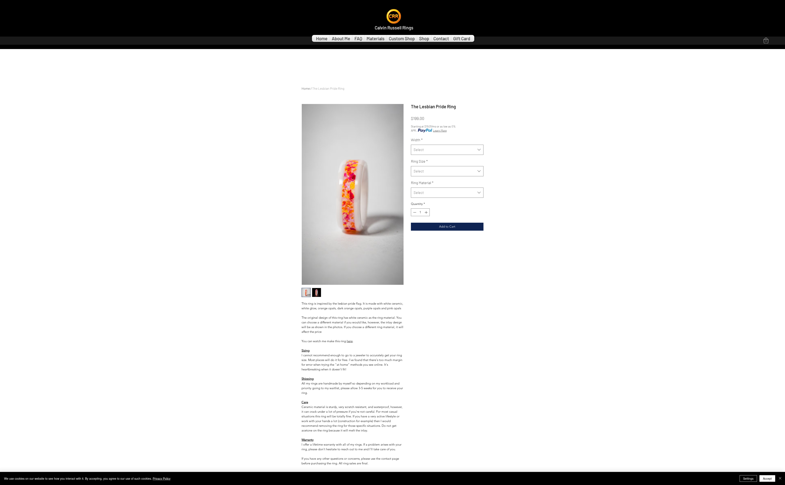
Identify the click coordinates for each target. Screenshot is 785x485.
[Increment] (426, 212)
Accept (767, 478)
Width (417, 139)
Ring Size (419, 161)
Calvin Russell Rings (394, 27)
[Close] (780, 478)
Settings (748, 478)
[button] (766, 41)
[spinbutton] (420, 212)
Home (306, 88)
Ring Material (422, 182)
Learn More (440, 130)
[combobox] (447, 150)
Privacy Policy (161, 478)
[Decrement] (414, 212)
